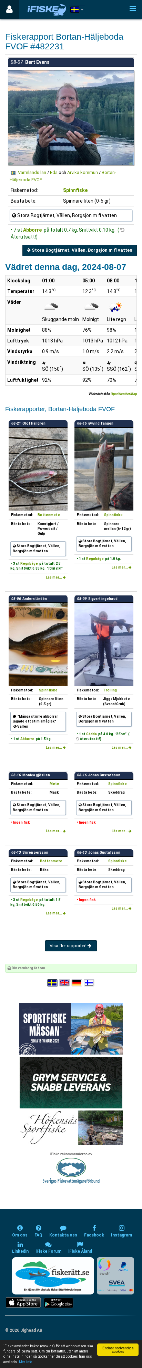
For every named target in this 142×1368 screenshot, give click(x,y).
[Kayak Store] (71, 1082)
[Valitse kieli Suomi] (89, 983)
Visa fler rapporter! (69, 945)
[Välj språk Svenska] (53, 983)
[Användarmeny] (9, 9)
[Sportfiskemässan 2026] (71, 1028)
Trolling (110, 690)
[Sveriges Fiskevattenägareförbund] (71, 1168)
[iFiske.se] (46, 9)
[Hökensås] (71, 1127)
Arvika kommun (82, 172)
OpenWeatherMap (124, 394)
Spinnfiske (75, 190)
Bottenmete (49, 515)
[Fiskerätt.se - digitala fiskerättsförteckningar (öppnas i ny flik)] (53, 1275)
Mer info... (27, 1362)
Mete (54, 784)
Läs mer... (54, 577)
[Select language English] (65, 983)
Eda (54, 172)
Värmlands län (32, 172)
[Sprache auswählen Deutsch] (77, 983)
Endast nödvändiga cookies (118, 1349)
